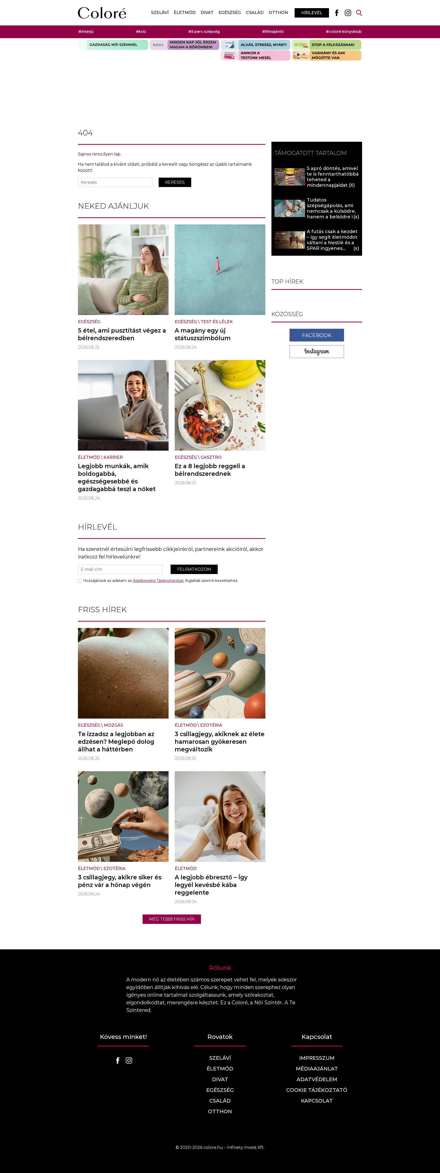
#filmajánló (273, 31)
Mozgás (113, 725)
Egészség (229, 12)
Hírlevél (311, 12)
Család (255, 12)
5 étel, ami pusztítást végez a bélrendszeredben (122, 334)
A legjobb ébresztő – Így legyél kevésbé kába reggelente (211, 885)
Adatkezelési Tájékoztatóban (158, 580)
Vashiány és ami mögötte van (326, 55)
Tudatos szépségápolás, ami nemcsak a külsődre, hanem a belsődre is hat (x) (331, 211)
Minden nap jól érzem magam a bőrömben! (184, 44)
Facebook (317, 335)
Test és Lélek (217, 321)
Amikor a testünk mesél (255, 55)
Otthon (278, 12)
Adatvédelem (317, 1079)
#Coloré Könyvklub (344, 31)
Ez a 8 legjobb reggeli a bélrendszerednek (210, 470)
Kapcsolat (317, 1101)
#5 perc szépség (204, 31)
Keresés (175, 182)
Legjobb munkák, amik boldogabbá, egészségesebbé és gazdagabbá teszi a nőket (117, 478)
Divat (207, 12)
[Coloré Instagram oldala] (347, 13)
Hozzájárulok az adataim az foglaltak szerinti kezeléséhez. (160, 580)
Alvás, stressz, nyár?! (255, 44)
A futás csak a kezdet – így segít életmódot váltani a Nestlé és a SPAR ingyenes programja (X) (332, 243)
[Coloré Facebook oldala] (336, 13)
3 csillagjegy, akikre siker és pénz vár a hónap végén (119, 881)
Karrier (113, 457)
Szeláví (160, 12)
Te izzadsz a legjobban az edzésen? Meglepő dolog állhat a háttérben (116, 742)
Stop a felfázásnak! (326, 44)
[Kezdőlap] (102, 13)
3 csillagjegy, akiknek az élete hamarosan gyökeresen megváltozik (220, 742)
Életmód (185, 12)
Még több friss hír (171, 919)
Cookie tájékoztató (316, 1090)
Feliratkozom (194, 569)
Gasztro (211, 457)
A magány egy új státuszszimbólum (203, 334)
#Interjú (85, 31)
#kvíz (141, 31)
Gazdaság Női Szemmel (113, 44)
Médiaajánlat (317, 1069)
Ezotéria (211, 725)
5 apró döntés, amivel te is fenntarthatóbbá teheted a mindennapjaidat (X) (333, 177)
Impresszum (317, 1058)
